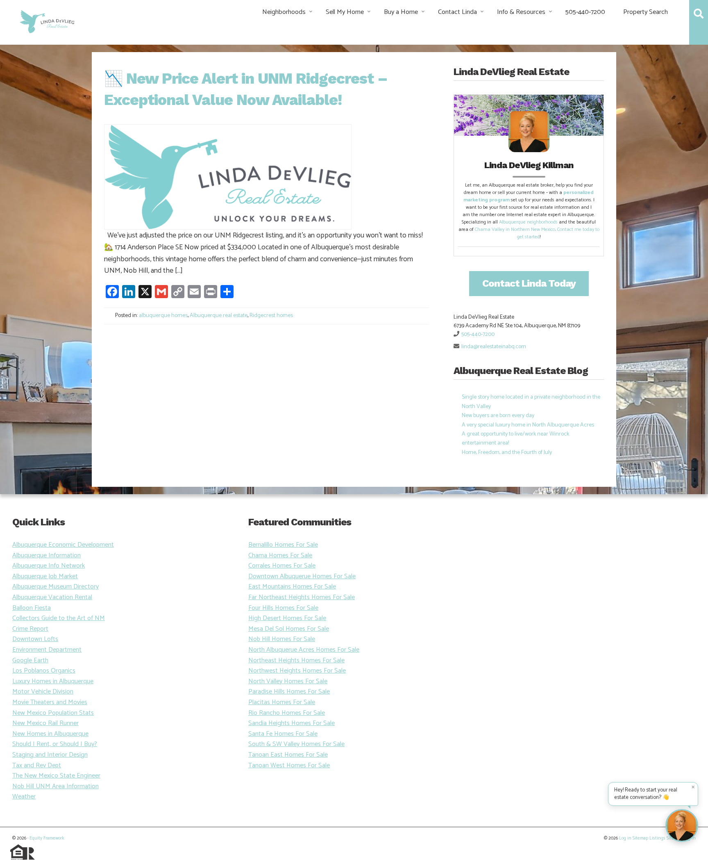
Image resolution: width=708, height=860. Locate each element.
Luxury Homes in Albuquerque (52, 681)
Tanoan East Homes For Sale (288, 754)
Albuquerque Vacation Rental (52, 597)
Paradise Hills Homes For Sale (289, 691)
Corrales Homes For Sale (281, 565)
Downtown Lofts (35, 639)
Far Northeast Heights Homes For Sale (301, 597)
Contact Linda (457, 12)
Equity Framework (47, 838)
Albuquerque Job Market (45, 576)
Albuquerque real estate (218, 315)
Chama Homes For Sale (280, 555)
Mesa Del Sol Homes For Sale (288, 628)
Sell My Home (345, 12)
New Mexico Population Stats (53, 713)
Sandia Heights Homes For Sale (291, 723)
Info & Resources (521, 12)
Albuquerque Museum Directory (55, 586)
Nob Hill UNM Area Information (55, 786)
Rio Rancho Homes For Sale (286, 713)
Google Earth (30, 660)
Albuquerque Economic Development (63, 544)
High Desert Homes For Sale (287, 618)
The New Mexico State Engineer (56, 775)
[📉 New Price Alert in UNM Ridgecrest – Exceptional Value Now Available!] (228, 177)
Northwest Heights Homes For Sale (297, 670)
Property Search (645, 12)
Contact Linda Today (529, 283)
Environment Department (47, 649)
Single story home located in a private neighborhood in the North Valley (531, 401)
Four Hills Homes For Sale (283, 608)
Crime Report (30, 628)
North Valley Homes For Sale (287, 681)
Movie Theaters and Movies (49, 702)
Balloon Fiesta (31, 608)
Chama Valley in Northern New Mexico (515, 229)
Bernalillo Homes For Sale (283, 544)
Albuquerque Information (46, 555)
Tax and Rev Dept (36, 765)
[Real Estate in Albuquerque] (46, 20)
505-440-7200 (585, 12)
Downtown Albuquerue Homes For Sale (302, 576)
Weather (24, 796)
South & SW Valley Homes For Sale (296, 744)
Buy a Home (401, 12)
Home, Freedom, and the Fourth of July (507, 452)
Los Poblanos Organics (43, 670)
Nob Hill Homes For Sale (281, 639)
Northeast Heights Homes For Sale (296, 660)
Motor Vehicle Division (42, 691)
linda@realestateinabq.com (493, 346)
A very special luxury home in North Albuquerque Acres (528, 425)
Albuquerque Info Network (48, 565)
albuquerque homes (163, 315)
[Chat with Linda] (681, 825)
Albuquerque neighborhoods (528, 222)
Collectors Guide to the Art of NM (58, 618)
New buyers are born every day (498, 415)
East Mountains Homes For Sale (292, 586)
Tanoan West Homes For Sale (289, 765)
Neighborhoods (284, 12)
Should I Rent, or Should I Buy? (54, 744)
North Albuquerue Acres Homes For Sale (303, 649)
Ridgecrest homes (271, 315)
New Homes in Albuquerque (50, 733)
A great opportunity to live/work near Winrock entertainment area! (515, 438)
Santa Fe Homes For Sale (283, 733)
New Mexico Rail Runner (45, 723)
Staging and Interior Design (50, 754)
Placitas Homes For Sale (281, 702)
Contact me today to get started (558, 233)
